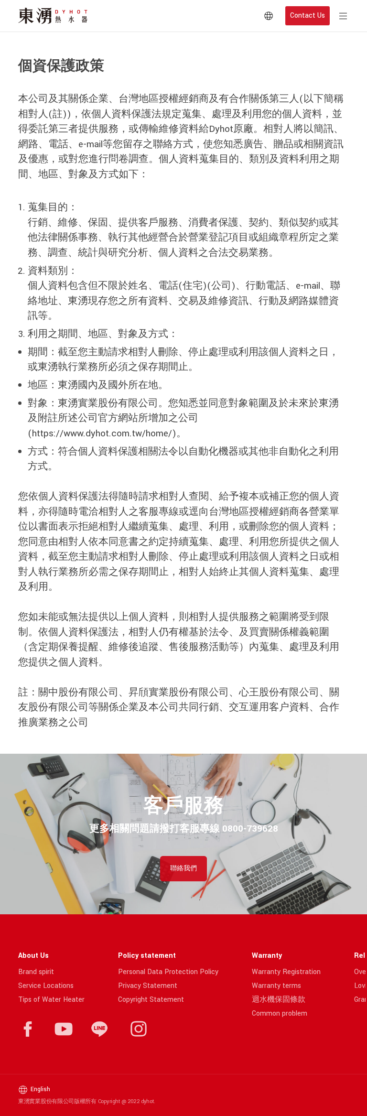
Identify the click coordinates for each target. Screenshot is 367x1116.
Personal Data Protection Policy (168, 972)
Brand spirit (36, 972)
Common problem (279, 1013)
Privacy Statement (147, 986)
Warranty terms (276, 986)
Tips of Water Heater (51, 1000)
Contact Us (307, 16)
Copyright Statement (151, 1000)
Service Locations (46, 986)
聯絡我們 (183, 868)
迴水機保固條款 (278, 1000)
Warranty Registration (286, 972)
